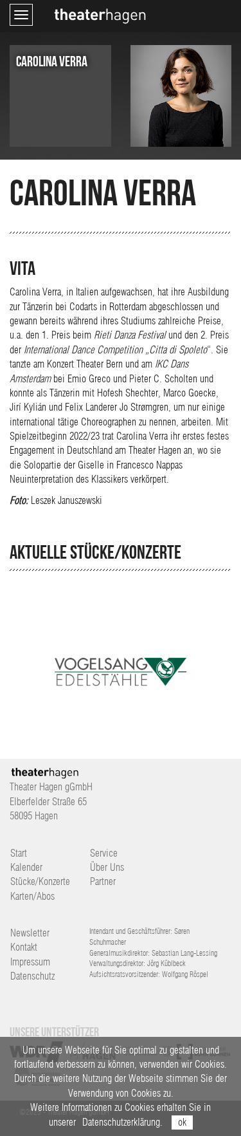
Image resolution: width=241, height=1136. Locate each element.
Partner (103, 881)
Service (104, 853)
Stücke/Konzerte (40, 881)
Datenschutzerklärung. (122, 1122)
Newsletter (29, 933)
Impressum (30, 962)
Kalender (26, 867)
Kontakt (23, 947)
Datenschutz (32, 976)
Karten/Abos (32, 896)
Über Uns (107, 867)
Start (18, 853)
